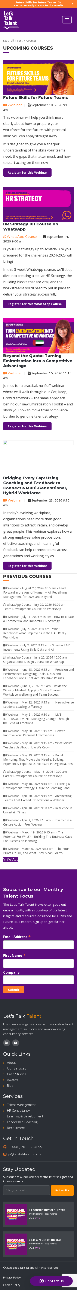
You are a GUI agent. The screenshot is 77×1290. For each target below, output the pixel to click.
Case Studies (16, 1074)
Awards (12, 1080)
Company (11, 972)
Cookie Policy (11, 1285)
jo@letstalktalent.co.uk (24, 1154)
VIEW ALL (10, 859)
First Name (14, 955)
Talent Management (21, 1105)
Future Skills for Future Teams (35, 97)
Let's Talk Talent (12, 40)
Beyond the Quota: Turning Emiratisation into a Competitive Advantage (37, 360)
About (11, 1062)
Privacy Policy (12, 1277)
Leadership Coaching (22, 1122)
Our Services (16, 1068)
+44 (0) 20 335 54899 (26, 1147)
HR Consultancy (18, 1110)
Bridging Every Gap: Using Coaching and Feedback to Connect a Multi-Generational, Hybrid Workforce (35, 485)
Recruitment (16, 1128)
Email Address (17, 937)
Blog (10, 1085)
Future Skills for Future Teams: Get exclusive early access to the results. (39, 4)
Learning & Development (25, 1116)
